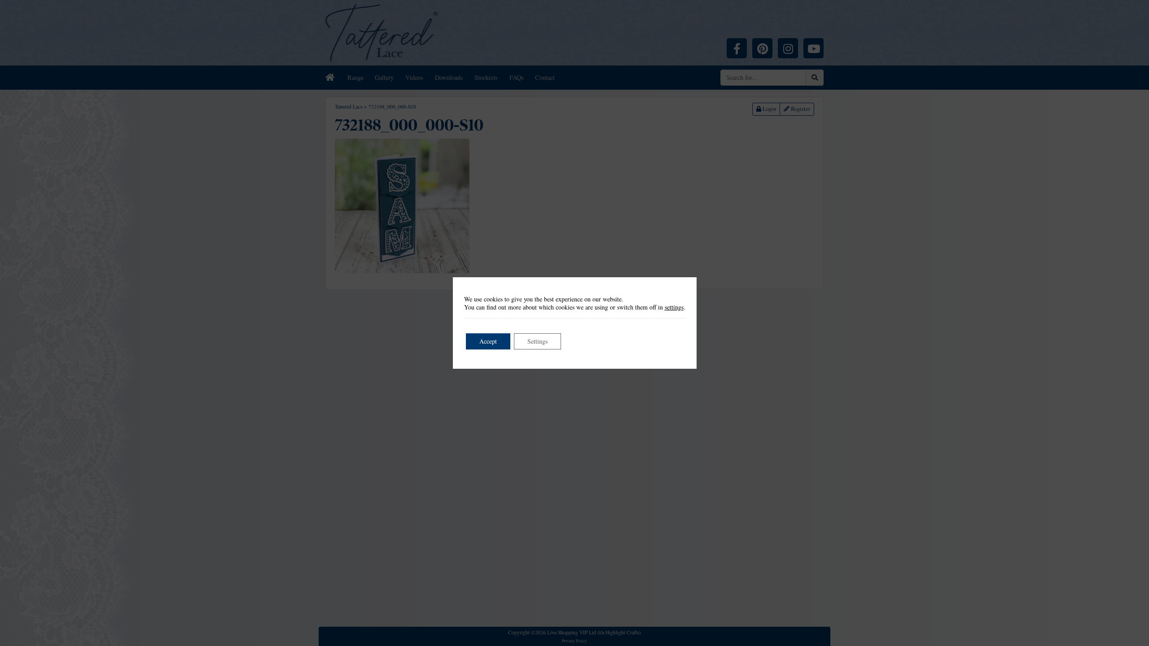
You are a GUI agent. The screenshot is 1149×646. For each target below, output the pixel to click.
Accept (488, 341)
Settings (537, 341)
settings (674, 307)
